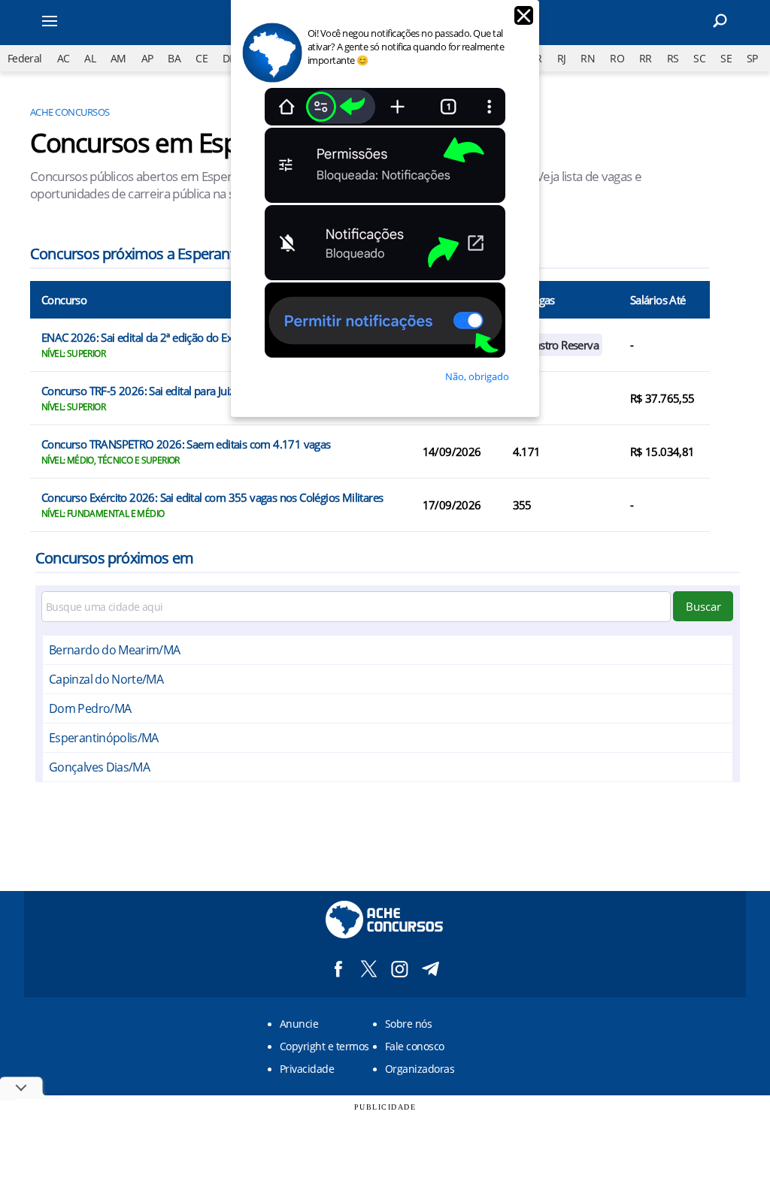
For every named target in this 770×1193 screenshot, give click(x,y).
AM (118, 58)
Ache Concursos (70, 112)
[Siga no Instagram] (399, 968)
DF (229, 58)
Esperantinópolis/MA (104, 737)
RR (645, 58)
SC (699, 58)
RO (617, 58)
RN (588, 58)
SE (726, 58)
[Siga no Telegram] (430, 968)
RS (673, 58)
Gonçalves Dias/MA (99, 767)
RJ (561, 58)
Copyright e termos (324, 1046)
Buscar (703, 606)
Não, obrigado (477, 376)
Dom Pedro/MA (90, 708)
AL (89, 58)
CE (202, 58)
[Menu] (84, 22)
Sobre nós (408, 1023)
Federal (25, 58)
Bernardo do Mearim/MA (114, 650)
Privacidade (307, 1069)
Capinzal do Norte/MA (106, 679)
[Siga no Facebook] (338, 968)
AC (63, 58)
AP (147, 58)
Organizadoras (419, 1069)
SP (752, 58)
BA (174, 58)
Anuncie (299, 1023)
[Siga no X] (368, 968)
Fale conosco (414, 1046)
